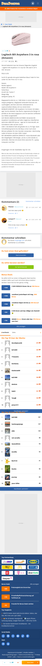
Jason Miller (16, 483)
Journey (14, 477)
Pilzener (15, 207)
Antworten (11, 213)
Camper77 (15, 220)
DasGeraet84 (16, 370)
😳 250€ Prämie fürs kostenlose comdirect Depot (21, 9)
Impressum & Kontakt (15, 652)
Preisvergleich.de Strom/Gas (20, 587)
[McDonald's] (20, 567)
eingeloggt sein (20, 240)
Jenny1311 (15, 405)
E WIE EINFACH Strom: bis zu (25, 286)
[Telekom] (20, 572)
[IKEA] (33, 561)
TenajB (14, 398)
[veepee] (7, 578)
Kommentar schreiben (33, 201)
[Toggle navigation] (37, 3)
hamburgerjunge (17, 424)
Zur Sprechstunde (21, 267)
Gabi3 (13, 391)
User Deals (8, 24)
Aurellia (14, 452)
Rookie (14, 469)
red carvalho (16, 438)
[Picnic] (7, 572)
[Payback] (33, 567)
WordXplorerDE (17, 343)
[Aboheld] (7, 561)
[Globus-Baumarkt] (20, 561)
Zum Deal (30, 662)
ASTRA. (12, 61)
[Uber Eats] (33, 572)
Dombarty (15, 364)
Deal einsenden (21, 255)
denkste (14, 384)
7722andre (15, 357)
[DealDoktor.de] (11, 3)
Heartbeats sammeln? (21, 411)
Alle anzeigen (21, 326)
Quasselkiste (16, 444)
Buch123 (14, 461)
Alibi (13, 431)
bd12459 (14, 350)
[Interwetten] (7, 567)
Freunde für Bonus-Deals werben (22, 604)
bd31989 (14, 377)
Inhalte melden (28, 652)
